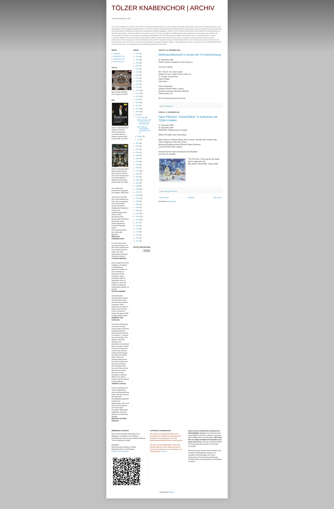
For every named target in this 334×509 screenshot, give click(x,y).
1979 (138, 216)
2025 (138, 57)
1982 (138, 207)
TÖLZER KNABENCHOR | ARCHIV (163, 8)
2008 (138, 102)
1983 (138, 204)
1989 (138, 186)
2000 (138, 152)
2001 (138, 149)
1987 (138, 192)
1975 (138, 226)
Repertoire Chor (119, 56)
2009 (138, 99)
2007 (138, 106)
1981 (138, 210)
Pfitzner (174, 191)
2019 (138, 72)
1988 (138, 189)
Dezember (141, 117)
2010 (138, 96)
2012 (138, 90)
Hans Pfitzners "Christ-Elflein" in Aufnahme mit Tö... (143, 129)
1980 (138, 213)
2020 (138, 69)
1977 (138, 223)
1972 (138, 235)
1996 (138, 165)
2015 (138, 84)
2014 (138, 87)
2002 (138, 146)
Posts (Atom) (171, 201)
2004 (138, 115)
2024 (138, 60)
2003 (138, 143)
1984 (138, 201)
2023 (138, 63)
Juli (138, 139)
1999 (138, 155)
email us (164, 451)
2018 (138, 75)
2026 (138, 54)
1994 (138, 171)
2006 (138, 109)
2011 (138, 93)
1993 (138, 174)
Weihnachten (169, 106)
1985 (138, 198)
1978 (138, 220)
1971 (138, 238)
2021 (138, 66)
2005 (138, 112)
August (140, 136)
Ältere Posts (217, 198)
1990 (138, 183)
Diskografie (168, 191)
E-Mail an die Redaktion (120, 451)
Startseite (191, 198)
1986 (138, 195)
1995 (138, 168)
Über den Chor (119, 62)
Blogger (171, 492)
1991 (138, 180)
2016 (138, 81)
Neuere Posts (164, 198)
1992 (138, 177)
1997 (138, 161)
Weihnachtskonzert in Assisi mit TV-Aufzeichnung (190, 54)
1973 (138, 232)
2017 (138, 78)
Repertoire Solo (119, 59)
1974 (138, 229)
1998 (138, 158)
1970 (138, 241)
